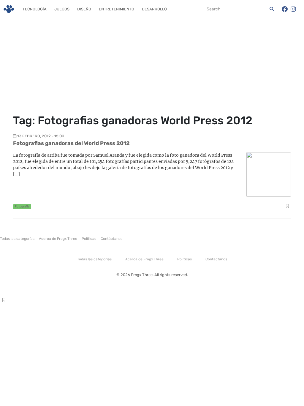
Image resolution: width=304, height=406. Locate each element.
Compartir (287, 207)
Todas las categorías (17, 239)
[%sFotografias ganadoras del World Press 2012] (268, 174)
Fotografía (22, 206)
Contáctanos (111, 239)
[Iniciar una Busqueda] (271, 9)
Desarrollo (154, 9)
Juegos (61, 9)
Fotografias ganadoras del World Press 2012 (71, 143)
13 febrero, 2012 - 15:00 (40, 136)
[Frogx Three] (9, 9)
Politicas (89, 239)
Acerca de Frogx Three (58, 239)
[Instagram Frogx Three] (293, 9)
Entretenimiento (116, 9)
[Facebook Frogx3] (285, 9)
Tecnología (35, 9)
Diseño (84, 9)
